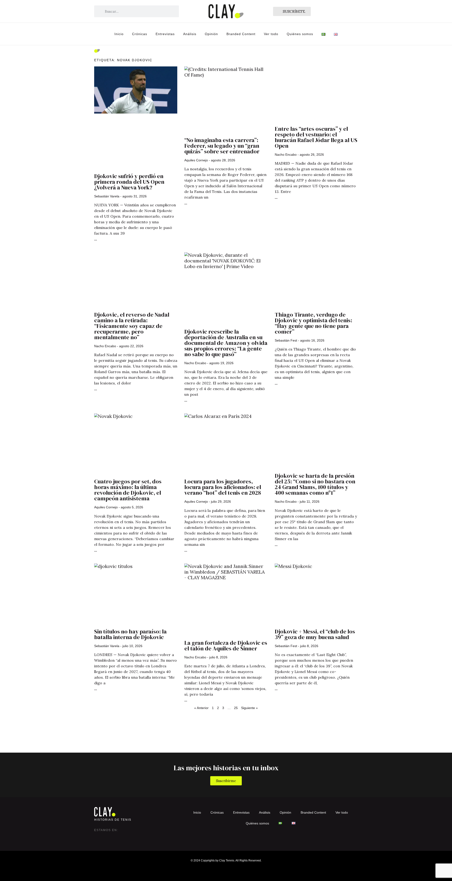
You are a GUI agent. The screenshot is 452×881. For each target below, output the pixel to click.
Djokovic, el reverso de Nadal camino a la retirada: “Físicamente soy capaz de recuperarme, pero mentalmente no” (131, 326)
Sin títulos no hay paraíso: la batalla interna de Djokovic (130, 634)
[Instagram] (98, 837)
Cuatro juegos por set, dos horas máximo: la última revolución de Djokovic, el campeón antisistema (127, 489)
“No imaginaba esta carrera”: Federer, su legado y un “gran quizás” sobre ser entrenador (221, 145)
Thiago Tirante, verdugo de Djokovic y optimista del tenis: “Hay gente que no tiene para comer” (313, 323)
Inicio (119, 34)
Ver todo (271, 34)
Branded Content (240, 34)
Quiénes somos (300, 34)
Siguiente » (249, 708)
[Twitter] (107, 837)
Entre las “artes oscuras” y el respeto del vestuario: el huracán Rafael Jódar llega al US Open (316, 137)
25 (236, 708)
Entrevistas (165, 34)
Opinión (211, 34)
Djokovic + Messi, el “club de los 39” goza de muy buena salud (315, 634)
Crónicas (139, 34)
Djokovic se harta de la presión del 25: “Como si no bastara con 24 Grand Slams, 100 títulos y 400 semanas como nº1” (315, 484)
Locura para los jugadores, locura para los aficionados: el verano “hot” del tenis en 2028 (222, 487)
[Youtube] (126, 837)
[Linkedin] (117, 837)
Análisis (189, 34)
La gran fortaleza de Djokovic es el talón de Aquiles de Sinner (225, 645)
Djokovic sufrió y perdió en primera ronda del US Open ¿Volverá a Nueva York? (129, 181)
